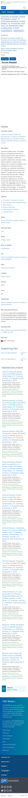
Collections (5, 733)
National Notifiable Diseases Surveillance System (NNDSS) (13, 303)
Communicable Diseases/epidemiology (14, 202)
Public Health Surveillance (11, 209)
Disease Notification (9, 207)
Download (5, 59)
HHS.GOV (3, 795)
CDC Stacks (8, 701)
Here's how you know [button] (6, 3)
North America (5, 276)
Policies (3, 766)
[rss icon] (10, 790)
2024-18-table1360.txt (8, 359)
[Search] (24, 7)
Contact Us (5, 750)
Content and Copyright (8, 744)
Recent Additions (7, 736)
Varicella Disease (8, 212)
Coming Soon (6, 739)
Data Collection (7, 205)
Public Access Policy (8, 747)
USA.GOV (10, 795)
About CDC (5, 762)
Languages (5, 770)
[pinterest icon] (5, 790)
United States (5, 248)
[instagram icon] (8, 787)
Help (3, 741)
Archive (3, 775)
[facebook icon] (2, 787)
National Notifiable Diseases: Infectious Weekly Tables (12, 49)
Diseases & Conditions (8, 268)
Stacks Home (6, 730)
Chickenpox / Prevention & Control (13, 200)
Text (2, 231)
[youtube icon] (2, 790)
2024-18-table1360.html (9, 353)
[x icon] (5, 787)
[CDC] (3, 7)
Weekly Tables (5, 240)
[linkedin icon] (10, 787)
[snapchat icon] (8, 790)
